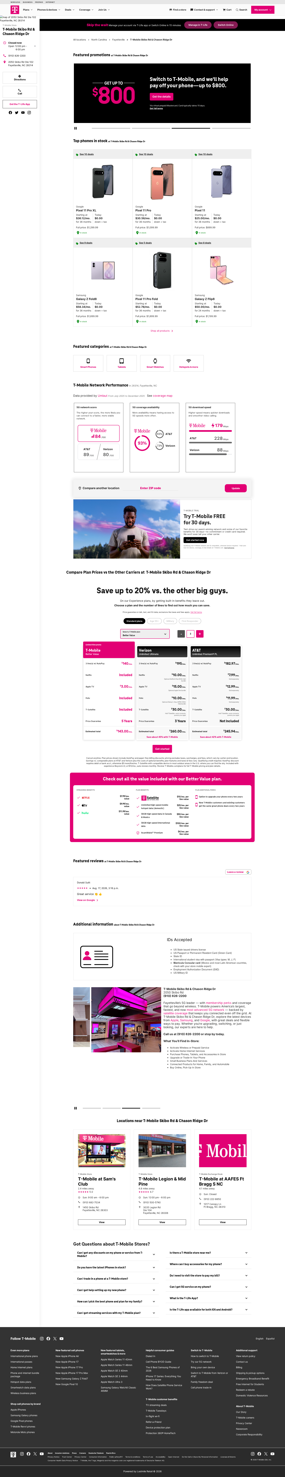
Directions (20, 78)
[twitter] (17, 113)
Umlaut (103, 395)
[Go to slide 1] (93, 129)
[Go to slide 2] (133, 129)
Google (205, 1020)
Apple (174, 1020)
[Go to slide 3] (173, 129)
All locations (79, 39)
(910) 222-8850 (212, 1199)
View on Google (88, 900)
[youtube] (23, 113)
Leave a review (235, 871)
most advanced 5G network (205, 1010)
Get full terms (156, 108)
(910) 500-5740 (152, 1202)
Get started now (195, 540)
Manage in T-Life (198, 24)
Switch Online (226, 24)
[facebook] (10, 113)
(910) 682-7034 (91, 1202)
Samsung (186, 1020)
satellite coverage (175, 1013)
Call (20, 92)
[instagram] (29, 113)
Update (236, 488)
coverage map (163, 395)
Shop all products (162, 331)
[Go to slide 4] (213, 129)
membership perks (218, 1003)
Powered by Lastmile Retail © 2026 (142, 1471)
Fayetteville (118, 39)
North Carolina (99, 39)
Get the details (161, 96)
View (102, 1222)
